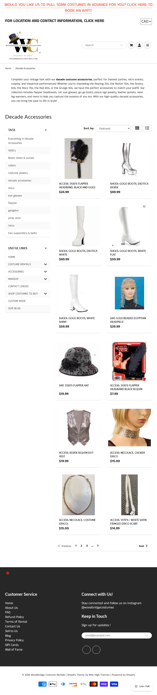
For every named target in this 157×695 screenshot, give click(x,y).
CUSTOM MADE (17, 301)
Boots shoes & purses (21, 158)
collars (12, 165)
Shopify (71, 675)
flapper (12, 203)
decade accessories (19, 181)
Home (8, 68)
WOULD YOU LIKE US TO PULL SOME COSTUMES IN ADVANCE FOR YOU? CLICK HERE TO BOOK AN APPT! (78, 8)
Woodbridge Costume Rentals (48, 675)
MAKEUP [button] (13, 280)
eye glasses (15, 196)
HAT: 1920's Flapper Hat (74, 385)
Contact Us (12, 626)
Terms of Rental (16, 621)
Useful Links (17, 248)
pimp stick (14, 218)
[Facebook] (86, 650)
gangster (13, 210)
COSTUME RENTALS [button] (19, 265)
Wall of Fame (13, 649)
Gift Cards (12, 645)
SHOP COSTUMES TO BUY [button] (23, 294)
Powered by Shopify (123, 675)
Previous (66, 546)
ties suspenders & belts (22, 233)
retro (11, 226)
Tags (11, 130)
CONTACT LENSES (18, 286)
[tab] (27, 264)
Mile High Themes (99, 675)
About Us (11, 608)
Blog (8, 635)
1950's (12, 151)
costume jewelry (18, 173)
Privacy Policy (14, 640)
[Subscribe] (146, 635)
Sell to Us (11, 631)
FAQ (7, 612)
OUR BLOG (14, 308)
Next (141, 546)
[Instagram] (96, 650)
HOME (11, 257)
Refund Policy (14, 617)
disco (11, 188)
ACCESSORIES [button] (16, 272)
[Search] (121, 45)
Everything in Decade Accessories (21, 141)
